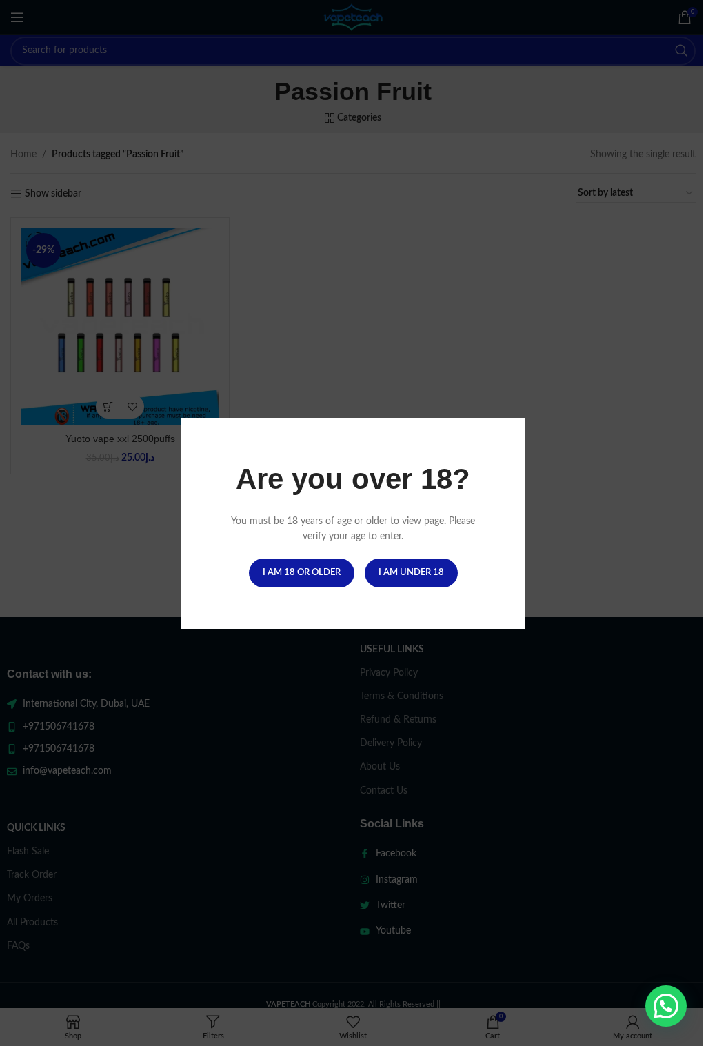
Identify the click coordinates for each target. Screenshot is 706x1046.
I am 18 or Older (302, 571)
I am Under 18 (411, 571)
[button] (666, 1006)
